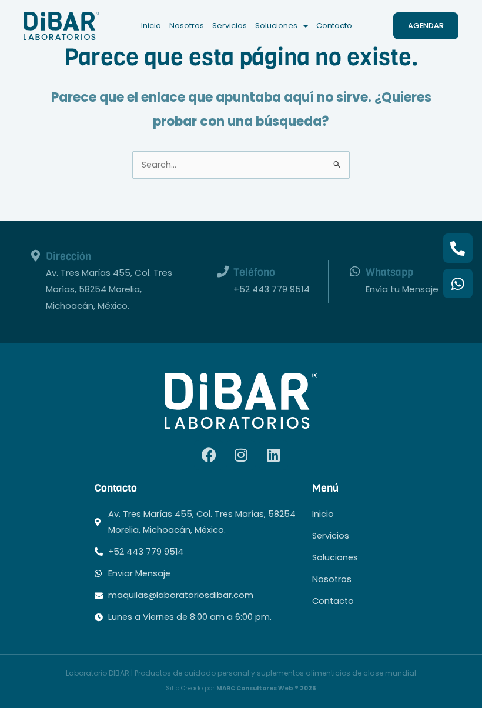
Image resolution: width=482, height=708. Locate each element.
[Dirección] (35, 256)
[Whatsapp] (355, 272)
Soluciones (276, 25)
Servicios (229, 25)
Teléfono (254, 272)
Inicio (151, 25)
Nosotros (186, 25)
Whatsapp (389, 272)
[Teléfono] (223, 272)
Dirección (68, 256)
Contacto (334, 25)
